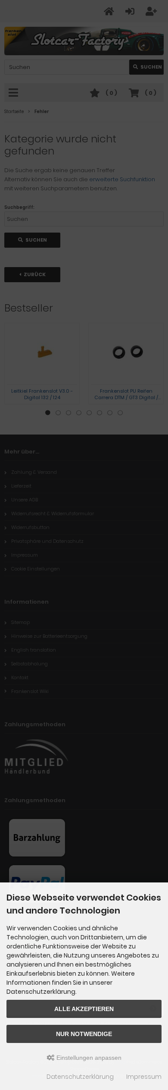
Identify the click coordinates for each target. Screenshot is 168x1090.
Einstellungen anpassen (88, 1057)
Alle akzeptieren (84, 1008)
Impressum (144, 1076)
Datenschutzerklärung (80, 1076)
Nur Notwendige (84, 1033)
